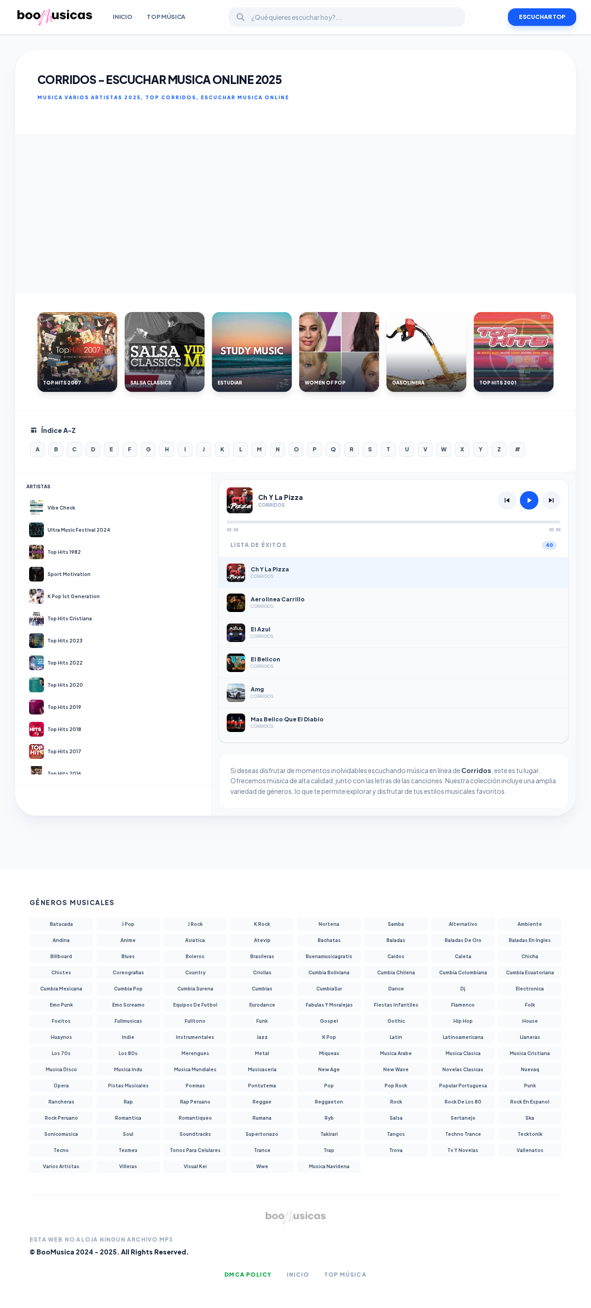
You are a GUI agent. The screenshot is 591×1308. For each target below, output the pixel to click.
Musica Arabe (396, 1053)
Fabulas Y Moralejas (329, 1005)
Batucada (61, 924)
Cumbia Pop (128, 988)
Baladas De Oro (463, 940)
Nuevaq (530, 1069)
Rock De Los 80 (463, 1101)
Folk (530, 1005)
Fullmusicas (128, 1021)
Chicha (529, 956)
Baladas (395, 940)
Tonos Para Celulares (195, 1150)
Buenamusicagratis (329, 956)
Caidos (395, 956)
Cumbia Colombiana (463, 972)
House (530, 1021)
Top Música (166, 16)
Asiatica (195, 940)
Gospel (329, 1021)
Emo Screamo (128, 1005)
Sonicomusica (61, 1134)
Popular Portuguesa (463, 1085)
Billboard (61, 956)
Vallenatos (530, 1150)
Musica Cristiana (530, 1053)
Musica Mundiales (195, 1069)
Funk (262, 1021)
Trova (396, 1150)
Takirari (329, 1134)
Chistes (61, 972)
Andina (61, 940)
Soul (128, 1134)
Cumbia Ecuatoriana (530, 972)
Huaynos (61, 1037)
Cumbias (262, 988)
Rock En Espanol (529, 1101)
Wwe (262, 1166)
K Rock (262, 924)
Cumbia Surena (195, 988)
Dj (462, 988)
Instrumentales (195, 1037)
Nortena (329, 924)
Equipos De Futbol (195, 1005)
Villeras (128, 1166)
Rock (396, 1101)
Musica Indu (128, 1069)
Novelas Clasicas (462, 1069)
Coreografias (128, 972)
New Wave (396, 1069)
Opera (61, 1085)
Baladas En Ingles (530, 940)
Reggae (262, 1101)
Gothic (396, 1021)
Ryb (329, 1118)
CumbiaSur (329, 988)
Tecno (61, 1150)
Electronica (530, 988)
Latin (396, 1037)
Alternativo (463, 924)
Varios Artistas (61, 1166)
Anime (128, 940)
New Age (329, 1069)
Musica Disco (61, 1069)
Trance (262, 1150)
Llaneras (530, 1037)
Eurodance (262, 1005)
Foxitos (61, 1021)
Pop (329, 1085)
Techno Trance (463, 1134)
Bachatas (329, 940)
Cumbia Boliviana (329, 972)
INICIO (122, 16)
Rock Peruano (61, 1118)
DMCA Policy (247, 1274)
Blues (128, 956)
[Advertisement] (295, 214)
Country (195, 972)
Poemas (195, 1085)
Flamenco (463, 1005)
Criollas (262, 972)
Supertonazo (262, 1134)
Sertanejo (463, 1118)
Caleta (463, 956)
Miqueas (329, 1053)
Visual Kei (195, 1166)
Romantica (128, 1118)
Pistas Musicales (128, 1085)
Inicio (298, 1274)
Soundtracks (195, 1134)
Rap (128, 1101)
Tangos (396, 1134)
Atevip (262, 940)
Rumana (262, 1118)
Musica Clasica (463, 1053)
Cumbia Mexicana (61, 988)
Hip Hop (463, 1021)
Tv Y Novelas (462, 1150)
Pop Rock (396, 1085)
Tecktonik (530, 1134)
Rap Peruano (195, 1101)
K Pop (329, 1037)
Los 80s (128, 1053)
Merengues (195, 1053)
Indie (128, 1037)
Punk (530, 1085)
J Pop (128, 924)
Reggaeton (329, 1101)
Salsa (396, 1118)
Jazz (262, 1037)
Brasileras (262, 956)
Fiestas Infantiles (396, 1005)
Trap (329, 1150)
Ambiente (530, 924)
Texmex (128, 1150)
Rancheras (61, 1101)
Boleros (195, 956)
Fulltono (195, 1021)
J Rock (195, 924)
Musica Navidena (329, 1166)
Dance (396, 988)
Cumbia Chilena (396, 972)
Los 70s (61, 1053)
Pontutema (262, 1085)
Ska (529, 1118)
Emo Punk (61, 1005)
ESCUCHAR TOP (542, 16)
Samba (396, 924)
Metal (262, 1053)
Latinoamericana (463, 1037)
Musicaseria (262, 1069)
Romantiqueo (195, 1118)
